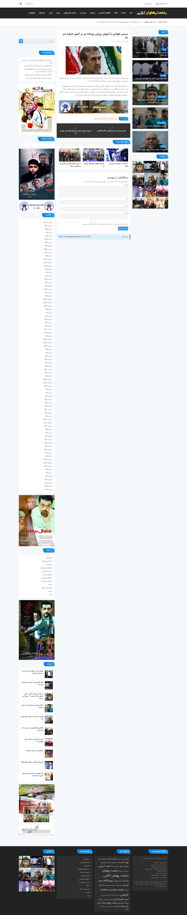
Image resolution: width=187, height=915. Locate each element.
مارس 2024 (48, 319)
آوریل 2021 (48, 436)
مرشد (118, 895)
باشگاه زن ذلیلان (107, 859)
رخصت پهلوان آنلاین (116, 875)
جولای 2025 (47, 266)
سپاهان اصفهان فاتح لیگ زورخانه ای (94, 165)
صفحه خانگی (162, 22)
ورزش (112, 899)
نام (127, 199)
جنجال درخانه (115, 866)
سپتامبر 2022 (47, 379)
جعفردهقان (103, 863)
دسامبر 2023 (47, 329)
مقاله (116, 13)
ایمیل (126, 206)
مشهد (115, 895)
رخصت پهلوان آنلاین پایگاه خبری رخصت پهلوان (152, 13)
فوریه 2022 (48, 403)
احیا (127, 858)
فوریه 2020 (48, 483)
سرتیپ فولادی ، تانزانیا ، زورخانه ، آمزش (105, 119)
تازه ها (124, 13)
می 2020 (48, 473)
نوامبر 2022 (48, 373)
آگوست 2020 (47, 463)
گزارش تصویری (47, 575)
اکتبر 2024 (48, 296)
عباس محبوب (109, 885)
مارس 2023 (48, 359)
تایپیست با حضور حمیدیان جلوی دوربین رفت (38, 78)
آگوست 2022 (47, 383)
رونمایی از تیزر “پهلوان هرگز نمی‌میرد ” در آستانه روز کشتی (32, 672)
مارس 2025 (48, 279)
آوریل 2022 (48, 396)
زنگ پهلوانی (117, 881)
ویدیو (58, 13)
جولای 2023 (47, 346)
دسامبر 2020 (47, 450)
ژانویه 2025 (48, 286)
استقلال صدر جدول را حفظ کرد (34, 751)
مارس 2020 (48, 480)
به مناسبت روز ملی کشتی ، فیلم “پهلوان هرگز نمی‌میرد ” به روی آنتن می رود (39, 70)
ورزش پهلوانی (116, 902)
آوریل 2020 (48, 476)
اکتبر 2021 (48, 416)
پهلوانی (122, 906)
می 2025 (48, 273)
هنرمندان (83, 13)
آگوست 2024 (47, 303)
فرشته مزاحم (117, 890)
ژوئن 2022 (48, 389)
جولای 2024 (47, 306)
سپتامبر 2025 (47, 259)
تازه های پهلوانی (149, 22)
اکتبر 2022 (48, 376)
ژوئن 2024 (48, 309)
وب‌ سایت (125, 213)
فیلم (109, 889)
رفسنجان (125, 880)
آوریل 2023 (48, 356)
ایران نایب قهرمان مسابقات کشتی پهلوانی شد (33, 740)
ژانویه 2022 (48, 406)
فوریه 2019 (48, 489)
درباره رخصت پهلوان (161, 4)
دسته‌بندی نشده (46, 571)
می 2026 (48, 233)
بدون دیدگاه (115, 42)
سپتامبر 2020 (47, 459)
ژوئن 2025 (48, 269)
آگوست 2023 (47, 343)
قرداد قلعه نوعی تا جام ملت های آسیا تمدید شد (37, 66)
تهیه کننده (124, 862)
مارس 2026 (48, 239)
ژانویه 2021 (48, 446)
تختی (99, 859)
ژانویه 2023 (48, 366)
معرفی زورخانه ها (46, 581)
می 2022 (48, 393)
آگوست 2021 (47, 423)
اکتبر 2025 (48, 256)
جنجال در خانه (124, 866)
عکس (51, 13)
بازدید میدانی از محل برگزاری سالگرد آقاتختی (111, 131)
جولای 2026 (47, 226)
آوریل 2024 (48, 316)
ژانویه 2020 (48, 486)
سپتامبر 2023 (47, 339)
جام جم (117, 863)
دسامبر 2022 (47, 369)
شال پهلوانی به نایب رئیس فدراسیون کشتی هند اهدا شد (32, 774)
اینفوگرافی (32, 13)
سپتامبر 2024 (47, 299)
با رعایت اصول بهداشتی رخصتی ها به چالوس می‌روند (70, 165)
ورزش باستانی (106, 899)
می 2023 (48, 353)
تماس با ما (148, 4)
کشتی (110, 906)
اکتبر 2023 (48, 336)
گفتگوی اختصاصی (104, 13)
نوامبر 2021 (48, 413)
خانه (131, 13)
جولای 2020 (47, 466)
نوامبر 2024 (48, 293)
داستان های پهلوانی (70, 13)
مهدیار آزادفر (111, 895)
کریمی (113, 906)
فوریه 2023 (48, 363)
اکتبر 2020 (48, 456)
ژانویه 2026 (48, 246)
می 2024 (48, 313)
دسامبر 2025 (47, 249)
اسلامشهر (123, 859)
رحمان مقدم (122, 871)
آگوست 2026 (47, 222)
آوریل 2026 (48, 236)
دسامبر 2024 (47, 289)
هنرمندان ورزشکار (46, 588)
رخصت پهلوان (110, 870)
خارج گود (42, 13)
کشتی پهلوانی (104, 906)
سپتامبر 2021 (47, 419)
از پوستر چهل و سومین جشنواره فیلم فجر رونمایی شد (76, 132)
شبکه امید (116, 885)
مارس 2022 (48, 399)
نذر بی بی (104, 895)
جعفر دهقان (111, 862)
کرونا (117, 906)
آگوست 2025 (47, 263)
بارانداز (118, 859)
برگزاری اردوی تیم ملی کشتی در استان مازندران (38, 75)
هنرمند (126, 899)
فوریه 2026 (48, 243)
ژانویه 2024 (48, 326)
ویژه (50, 594)
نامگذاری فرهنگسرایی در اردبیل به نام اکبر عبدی (32, 729)
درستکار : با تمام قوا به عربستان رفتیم (118, 165)
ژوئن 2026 (48, 229)
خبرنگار (127, 871)
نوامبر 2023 (48, 333)
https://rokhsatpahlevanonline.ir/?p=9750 (74, 236)
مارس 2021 (48, 439)
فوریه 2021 (48, 443)
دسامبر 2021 (47, 409)
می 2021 (48, 433)
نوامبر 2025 (48, 253)
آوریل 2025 (48, 276)
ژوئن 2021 (48, 429)
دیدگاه (126, 185)
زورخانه (92, 13)
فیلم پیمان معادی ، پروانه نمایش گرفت (32, 762)
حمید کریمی (104, 866)
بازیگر (114, 858)
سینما (120, 885)
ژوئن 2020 (48, 469)
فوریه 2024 (48, 323)
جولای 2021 (47, 426)
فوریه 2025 (48, 283)
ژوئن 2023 (48, 349)
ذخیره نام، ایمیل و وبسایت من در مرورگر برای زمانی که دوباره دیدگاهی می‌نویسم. (105, 224)
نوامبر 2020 (48, 453)
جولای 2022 (47, 386)
